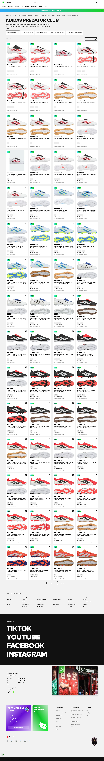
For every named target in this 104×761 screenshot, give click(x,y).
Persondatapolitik (21, 759)
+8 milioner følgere (75, 724)
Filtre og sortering (90, 39)
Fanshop (85, 597)
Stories (57, 721)
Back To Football (25, 604)
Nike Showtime (25, 606)
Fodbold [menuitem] (4, 6)
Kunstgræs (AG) (40, 604)
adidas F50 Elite (56, 604)
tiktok (19, 628)
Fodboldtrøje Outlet (72, 604)
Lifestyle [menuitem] (27, 6)
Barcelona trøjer (86, 606)
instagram (27, 654)
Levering (88, 712)
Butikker (58, 710)
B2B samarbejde (75, 727)
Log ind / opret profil (61, 712)
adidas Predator (57, 15)
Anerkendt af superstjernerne (74, 720)
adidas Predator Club (71, 15)
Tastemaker (58, 715)
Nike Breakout (55, 597)
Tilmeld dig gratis (18, 727)
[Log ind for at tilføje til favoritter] (26, 43)
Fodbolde (85, 604)
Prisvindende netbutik (76, 717)
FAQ (87, 710)
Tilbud (84, 599)
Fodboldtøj (70, 599)
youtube (23, 637)
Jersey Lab (58, 718)
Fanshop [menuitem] (10, 6)
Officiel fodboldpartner (76, 714)
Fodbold (8, 15)
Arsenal (54, 606)
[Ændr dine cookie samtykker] (2, 754)
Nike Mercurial (40, 597)
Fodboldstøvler (18, 15)
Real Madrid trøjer (41, 606)
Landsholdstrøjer (71, 606)
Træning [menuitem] (17, 6)
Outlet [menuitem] (45, 6)
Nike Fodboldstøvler (72, 597)
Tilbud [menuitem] (40, 6)
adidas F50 (9, 599)
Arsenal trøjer (9, 606)
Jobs (57, 729)
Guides (57, 723)
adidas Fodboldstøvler (42, 15)
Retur (87, 715)
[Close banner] (102, 10)
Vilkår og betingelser (10, 759)
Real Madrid (24, 599)
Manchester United (57, 599)
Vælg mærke (29, 15)
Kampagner (58, 726)
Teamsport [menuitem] (34, 6)
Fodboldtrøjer (25, 597)
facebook (25, 646)
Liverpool (8, 604)
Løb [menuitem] (22, 6)
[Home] (6, 2)
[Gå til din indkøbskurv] (100, 2)
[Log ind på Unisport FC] (97, 2)
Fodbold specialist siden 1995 (77, 711)
